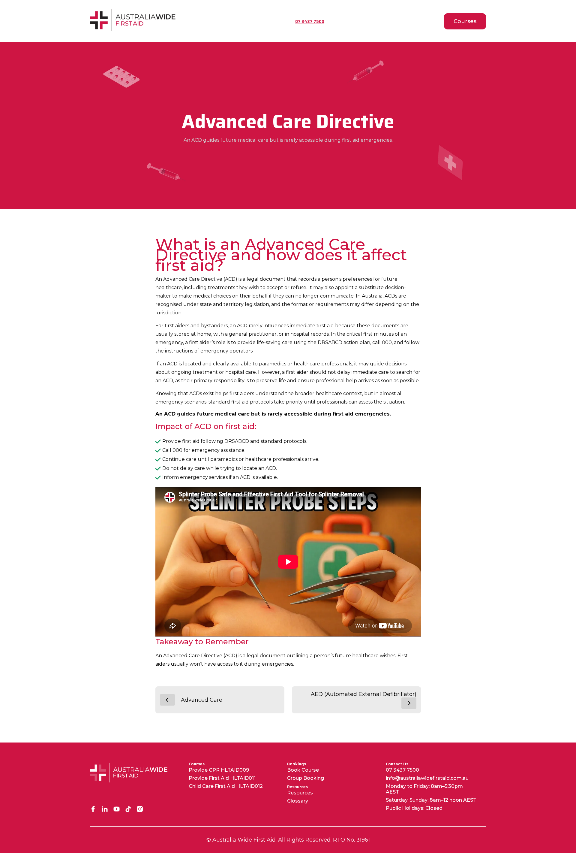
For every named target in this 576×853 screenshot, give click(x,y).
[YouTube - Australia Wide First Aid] (116, 809)
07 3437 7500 (402, 770)
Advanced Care (201, 700)
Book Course (303, 770)
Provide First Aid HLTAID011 (222, 778)
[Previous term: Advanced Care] (167, 700)
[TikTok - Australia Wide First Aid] (128, 809)
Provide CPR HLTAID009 (219, 770)
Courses (465, 21)
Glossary (297, 801)
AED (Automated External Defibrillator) (363, 694)
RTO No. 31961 (351, 839)
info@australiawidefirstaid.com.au (427, 778)
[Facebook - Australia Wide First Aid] (93, 809)
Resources (300, 793)
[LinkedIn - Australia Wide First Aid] (105, 809)
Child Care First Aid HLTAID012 (226, 786)
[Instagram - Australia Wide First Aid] (140, 809)
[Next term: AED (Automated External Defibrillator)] (408, 703)
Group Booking (305, 778)
